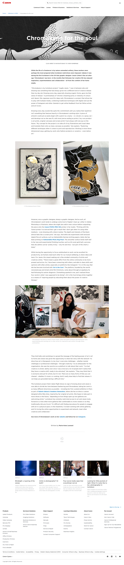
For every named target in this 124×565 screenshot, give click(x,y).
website (62, 417)
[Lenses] (51, 7)
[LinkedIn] (112, 556)
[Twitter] (116, 556)
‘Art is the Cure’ (58, 267)
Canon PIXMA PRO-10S (53, 227)
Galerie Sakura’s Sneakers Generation (51, 391)
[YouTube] (120, 556)
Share (62, 441)
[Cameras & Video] (45, 7)
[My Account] (120, 3)
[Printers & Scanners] (65, 7)
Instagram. (82, 417)
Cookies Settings (100, 552)
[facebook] (107, 556)
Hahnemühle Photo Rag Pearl (53, 239)
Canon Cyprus (7, 556)
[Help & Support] (91, 7)
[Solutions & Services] (79, 7)
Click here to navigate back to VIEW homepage (62, 63)
